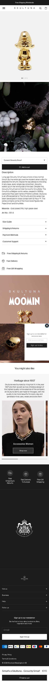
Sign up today (37, 345)
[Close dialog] (47, 325)
